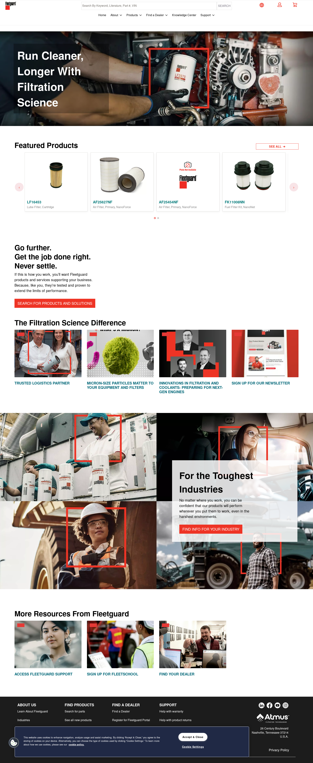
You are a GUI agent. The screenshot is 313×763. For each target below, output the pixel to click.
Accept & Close (192, 737)
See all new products (78, 720)
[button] (279, 5)
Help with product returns (175, 720)
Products (132, 15)
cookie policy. (76, 744)
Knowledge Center (184, 15)
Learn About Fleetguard (32, 711)
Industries (23, 720)
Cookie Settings (193, 746)
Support (206, 15)
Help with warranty (171, 711)
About (114, 15)
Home (102, 15)
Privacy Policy (279, 749)
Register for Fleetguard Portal (131, 720)
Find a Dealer (155, 15)
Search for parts (75, 711)
